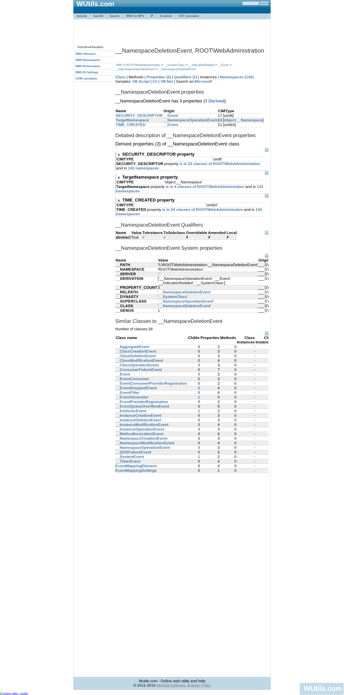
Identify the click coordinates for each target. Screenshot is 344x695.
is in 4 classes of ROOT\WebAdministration (205, 187)
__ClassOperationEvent (137, 365)
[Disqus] (192, 523)
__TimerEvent (128, 461)
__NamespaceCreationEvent (141, 438)
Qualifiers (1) (185, 77)
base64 (98, 16)
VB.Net (166, 81)
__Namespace (249, 120)
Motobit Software (171, 685)
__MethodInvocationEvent (139, 434)
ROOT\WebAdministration (143, 65)
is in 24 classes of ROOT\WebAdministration (202, 209)
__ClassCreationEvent (135, 351)
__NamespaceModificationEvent (144, 443)
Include (82, 16)
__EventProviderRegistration (141, 402)
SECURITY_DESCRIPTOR (139, 115)
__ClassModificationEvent (139, 360)
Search (114, 16)
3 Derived (214, 100)
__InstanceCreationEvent (138, 415)
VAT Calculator (189, 16)
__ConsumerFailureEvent (138, 370)
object (230, 120)
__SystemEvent (129, 457)
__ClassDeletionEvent (135, 356)
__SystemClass (174, 65)
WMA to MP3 (135, 16)
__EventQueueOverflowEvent (142, 406)
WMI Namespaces (87, 60)
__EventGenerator (132, 397)
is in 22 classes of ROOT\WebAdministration (219, 164)
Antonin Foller (199, 685)
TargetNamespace (132, 120)
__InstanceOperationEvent (139, 429)
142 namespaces (143, 168)
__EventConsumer (132, 379)
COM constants (86, 78)
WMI (119, 65)
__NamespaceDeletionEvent (177, 69)
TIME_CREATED (131, 125)
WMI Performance (87, 66)
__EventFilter (127, 392)
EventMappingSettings (136, 470)
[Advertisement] (172, 30)
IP (151, 16)
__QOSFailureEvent (133, 452)
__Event (223, 65)
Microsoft (203, 81)
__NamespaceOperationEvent (135, 69)
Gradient (166, 16)
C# (154, 81)
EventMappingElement (136, 466)
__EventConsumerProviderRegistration (151, 383)
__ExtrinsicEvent (130, 411)
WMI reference (85, 53)
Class (120, 77)
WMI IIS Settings (86, 72)
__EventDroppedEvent (136, 388)
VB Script (141, 81)
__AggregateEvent (132, 347)
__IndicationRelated (201, 65)
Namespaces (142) (237, 77)
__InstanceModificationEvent (141, 425)
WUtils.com (323, 688)
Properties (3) (159, 77)
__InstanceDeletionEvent (138, 420)
